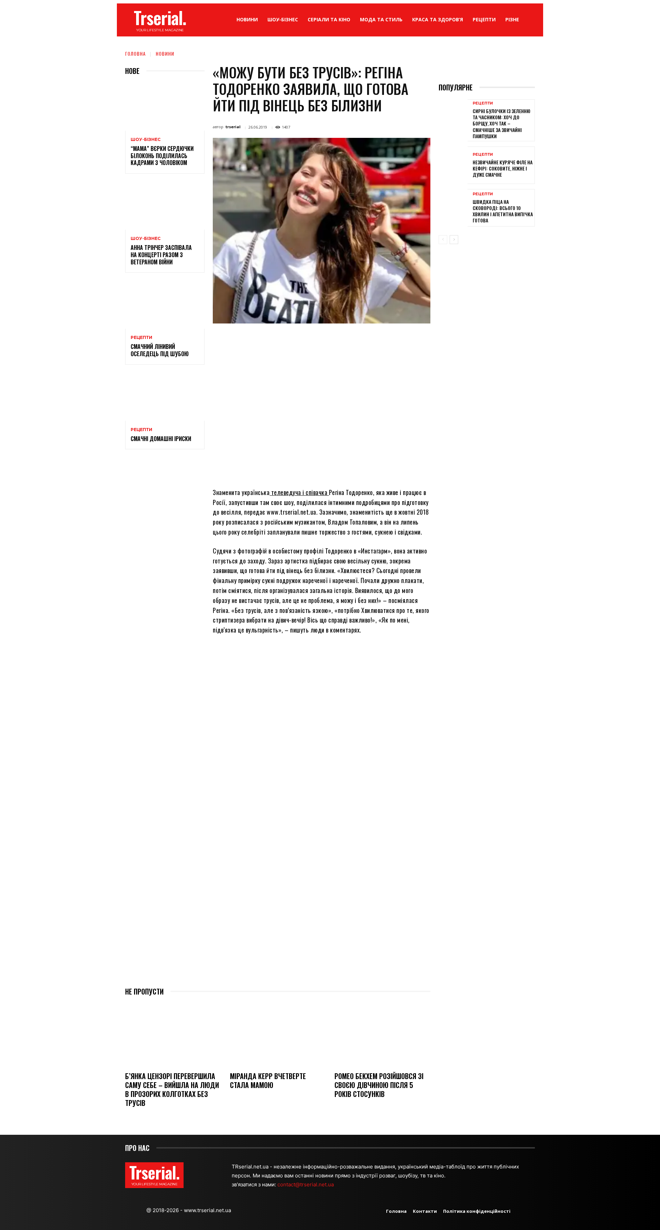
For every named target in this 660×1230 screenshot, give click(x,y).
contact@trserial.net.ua (306, 1184)
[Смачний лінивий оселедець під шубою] (165, 305)
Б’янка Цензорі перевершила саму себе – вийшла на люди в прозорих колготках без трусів (172, 1089)
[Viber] (367, 339)
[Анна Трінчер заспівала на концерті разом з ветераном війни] (165, 206)
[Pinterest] (304, 339)
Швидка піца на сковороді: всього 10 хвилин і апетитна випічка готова (503, 211)
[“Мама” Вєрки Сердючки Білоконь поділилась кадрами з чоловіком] (165, 107)
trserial (233, 126)
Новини (165, 53)
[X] (288, 339)
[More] (383, 339)
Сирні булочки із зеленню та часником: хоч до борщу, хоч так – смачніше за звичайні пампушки (501, 123)
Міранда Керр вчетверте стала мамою (268, 1080)
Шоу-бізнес (146, 140)
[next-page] (454, 239)
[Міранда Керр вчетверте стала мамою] (278, 1034)
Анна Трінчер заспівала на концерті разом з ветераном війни (161, 254)
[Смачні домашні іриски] (165, 397)
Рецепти (141, 338)
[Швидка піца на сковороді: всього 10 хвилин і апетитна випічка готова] (453, 208)
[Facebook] (272, 339)
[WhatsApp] (320, 339)
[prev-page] (443, 239)
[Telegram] (351, 339)
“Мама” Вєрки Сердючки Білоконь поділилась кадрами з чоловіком (162, 155)
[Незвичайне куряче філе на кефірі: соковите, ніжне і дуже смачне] (453, 165)
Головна (135, 53)
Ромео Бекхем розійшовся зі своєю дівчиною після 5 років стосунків (379, 1085)
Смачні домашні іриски (161, 439)
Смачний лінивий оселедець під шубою (160, 350)
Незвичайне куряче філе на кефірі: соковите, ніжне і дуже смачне (502, 168)
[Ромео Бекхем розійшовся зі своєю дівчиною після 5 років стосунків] (382, 1034)
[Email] (335, 339)
